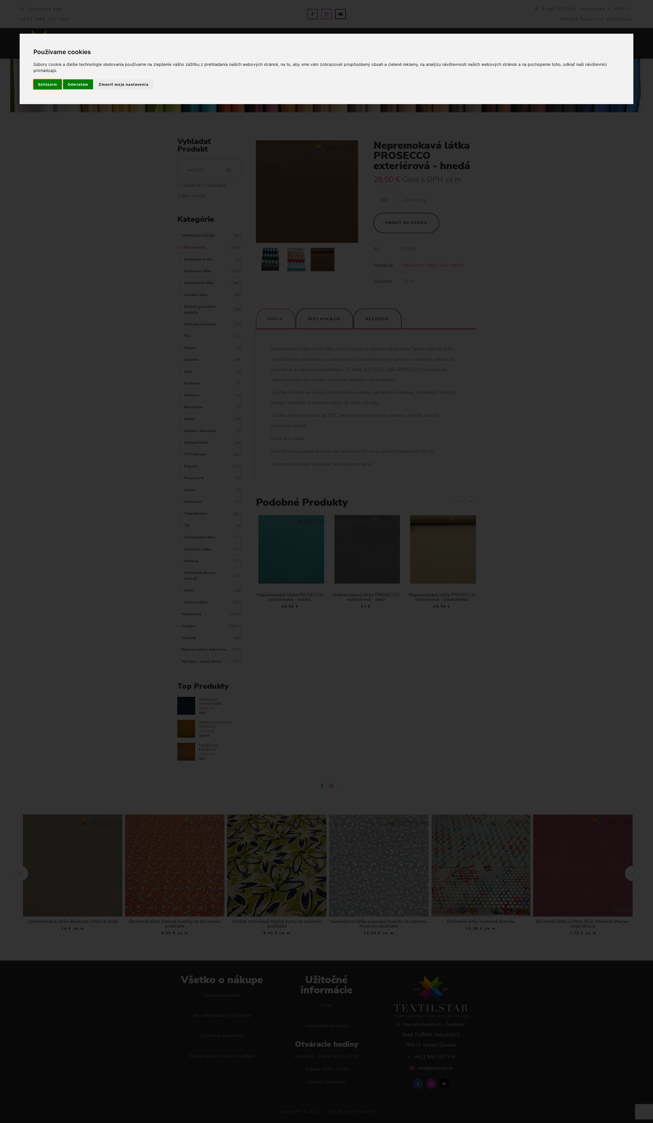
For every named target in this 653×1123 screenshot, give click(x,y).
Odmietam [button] (78, 84)
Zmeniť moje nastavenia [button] (123, 84)
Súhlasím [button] (47, 84)
